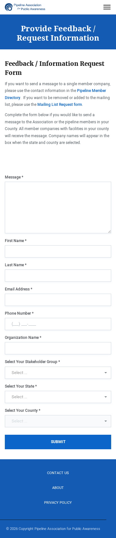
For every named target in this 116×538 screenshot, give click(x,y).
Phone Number (19, 313)
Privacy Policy (58, 503)
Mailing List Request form (59, 104)
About (58, 488)
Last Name (15, 265)
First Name (15, 241)
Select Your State (21, 386)
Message (14, 177)
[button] (58, 373)
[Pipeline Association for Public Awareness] (25, 7)
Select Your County (22, 410)
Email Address (18, 289)
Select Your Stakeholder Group (32, 362)
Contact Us (58, 473)
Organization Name (23, 337)
